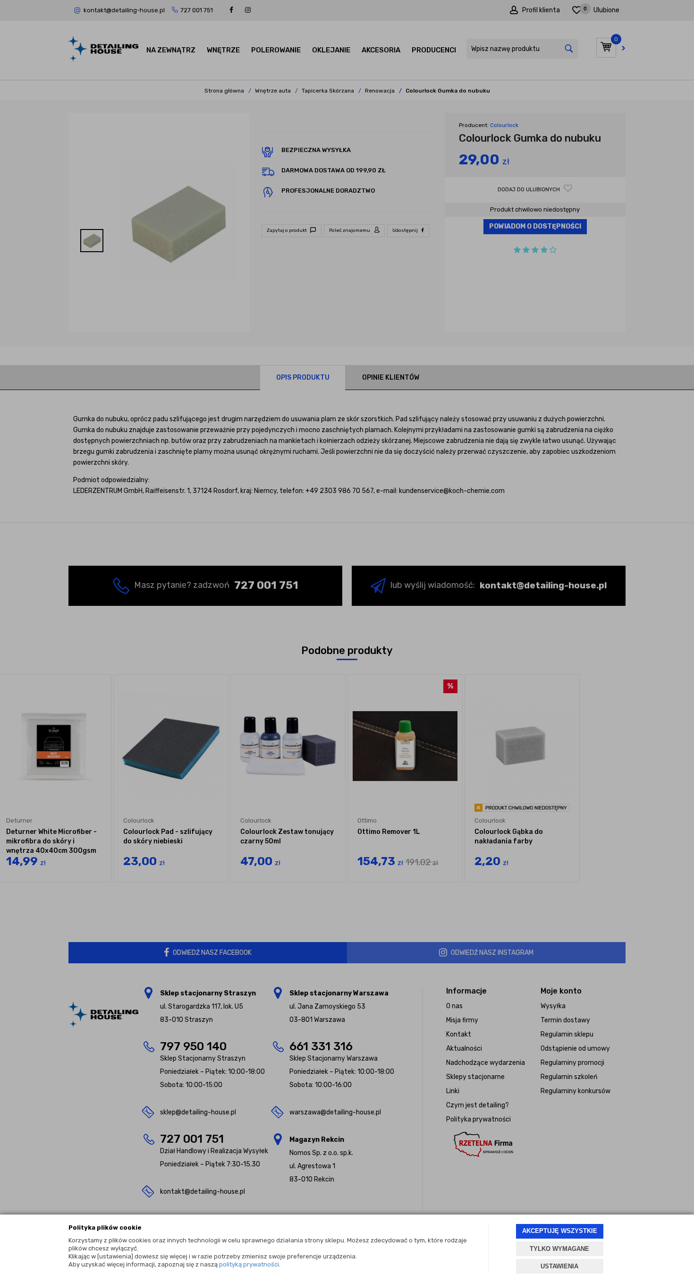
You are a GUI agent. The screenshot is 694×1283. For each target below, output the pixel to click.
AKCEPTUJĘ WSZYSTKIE (559, 1230)
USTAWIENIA (559, 1266)
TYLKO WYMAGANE (559, 1248)
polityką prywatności (249, 1264)
